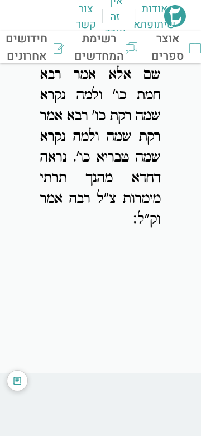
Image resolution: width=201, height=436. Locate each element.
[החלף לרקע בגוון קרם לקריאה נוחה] (17, 380)
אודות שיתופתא (154, 16)
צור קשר (86, 16)
